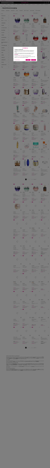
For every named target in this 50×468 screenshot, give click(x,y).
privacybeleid (16, 54)
